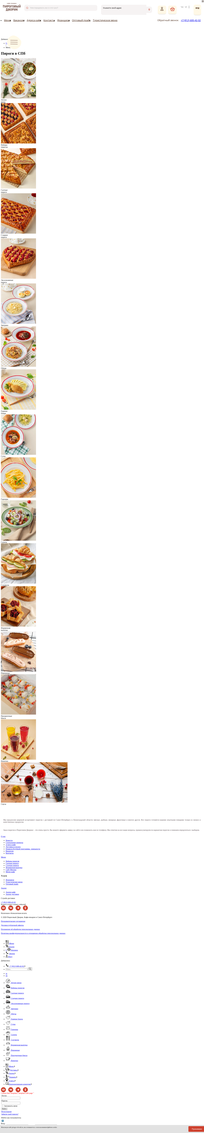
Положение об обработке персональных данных (20, 929)
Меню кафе (10, 872)
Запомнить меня (10, 1106)
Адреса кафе (34, 20)
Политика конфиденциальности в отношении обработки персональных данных (33, 933)
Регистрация (6, 1112)
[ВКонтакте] (2, 1120)
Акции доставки (12, 894)
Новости (9, 840)
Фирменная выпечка (14, 868)
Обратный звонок (167, 20)
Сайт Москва (11, 870)
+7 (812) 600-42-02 (191, 20)
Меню (7, 20)
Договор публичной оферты (12, 925)
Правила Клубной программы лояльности (23, 849)
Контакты (49, 20)
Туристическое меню (105, 20)
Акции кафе (10, 892)
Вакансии (18, 20)
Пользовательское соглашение (13, 921)
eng (197, 7)
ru (6, 974)
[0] (172, 10)
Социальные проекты (14, 843)
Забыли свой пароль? (9, 1114)
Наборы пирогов (12, 861)
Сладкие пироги (12, 865)
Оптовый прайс (81, 20)
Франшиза (63, 20)
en (6, 976)
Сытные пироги (12, 863)
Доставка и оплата (13, 847)
